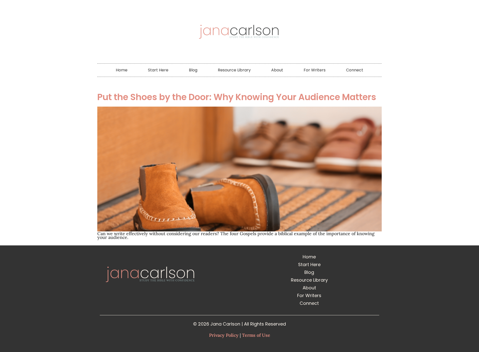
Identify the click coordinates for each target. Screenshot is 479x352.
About (277, 70)
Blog (193, 70)
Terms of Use (256, 335)
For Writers (315, 70)
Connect (354, 70)
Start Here (158, 70)
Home (121, 70)
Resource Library (234, 70)
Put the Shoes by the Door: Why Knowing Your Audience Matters (236, 97)
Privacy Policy (224, 335)
